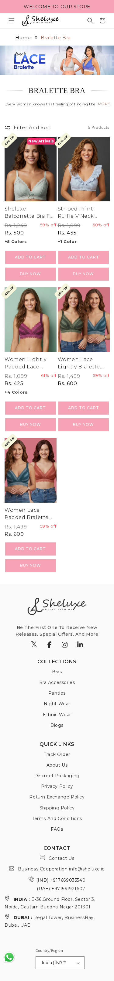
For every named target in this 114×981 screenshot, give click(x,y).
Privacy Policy (57, 786)
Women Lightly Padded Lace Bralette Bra (26, 364)
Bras (57, 672)
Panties (57, 693)
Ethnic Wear (57, 714)
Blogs (57, 725)
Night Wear (57, 703)
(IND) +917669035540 (60, 880)
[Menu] (11, 20)
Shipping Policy (57, 808)
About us (57, 765)
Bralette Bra (56, 37)
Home (23, 37)
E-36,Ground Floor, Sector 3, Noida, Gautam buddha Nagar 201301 (50, 903)
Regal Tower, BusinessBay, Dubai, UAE (50, 921)
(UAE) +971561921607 (60, 888)
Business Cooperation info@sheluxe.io (61, 869)
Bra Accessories (57, 682)
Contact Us (60, 858)
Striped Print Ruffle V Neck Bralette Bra (76, 213)
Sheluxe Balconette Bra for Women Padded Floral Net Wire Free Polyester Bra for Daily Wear (30, 213)
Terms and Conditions (57, 818)
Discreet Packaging (57, 775)
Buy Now (30, 274)
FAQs (57, 829)
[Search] (90, 20)
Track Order (57, 754)
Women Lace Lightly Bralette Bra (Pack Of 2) (79, 364)
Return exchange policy (57, 797)
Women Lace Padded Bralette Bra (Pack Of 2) (27, 514)
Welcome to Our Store (57, 6)
